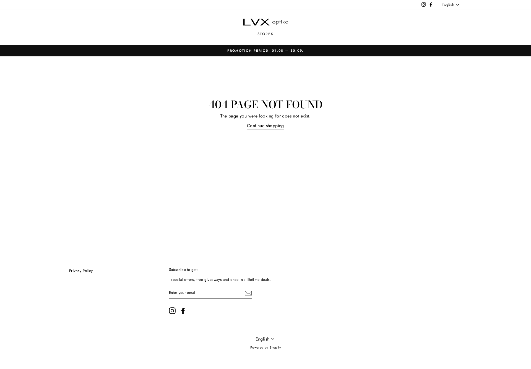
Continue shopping (265, 125)
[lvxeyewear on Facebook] (183, 310)
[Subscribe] (248, 293)
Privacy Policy (81, 270)
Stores (265, 33)
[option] (265, 51)
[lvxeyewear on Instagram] (172, 310)
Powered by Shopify (265, 347)
